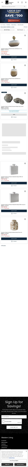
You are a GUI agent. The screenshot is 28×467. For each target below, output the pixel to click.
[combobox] (20, 30)
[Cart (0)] (25, 2)
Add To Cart (14, 84)
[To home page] (9, 2)
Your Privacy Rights (14, 460)
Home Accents (20, 24)
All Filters (8, 29)
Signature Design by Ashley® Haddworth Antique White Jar (12, 176)
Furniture (8, 24)
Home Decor (13, 24)
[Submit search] (24, 6)
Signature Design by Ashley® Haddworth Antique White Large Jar (13, 204)
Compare (15, 59)
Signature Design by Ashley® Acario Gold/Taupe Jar (10, 78)
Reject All (7, 464)
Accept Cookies (20, 464)
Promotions (4, 446)
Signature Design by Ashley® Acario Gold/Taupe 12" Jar (11, 48)
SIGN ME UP (14, 427)
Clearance (4, 447)
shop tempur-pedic (14, 20)
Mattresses (4, 442)
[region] (14, 458)
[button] (2, 2)
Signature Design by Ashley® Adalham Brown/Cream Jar (11, 232)
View (14, 114)
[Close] (26, 451)
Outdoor (3, 444)
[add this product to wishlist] (25, 35)
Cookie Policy (12, 457)
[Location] (18, 2)
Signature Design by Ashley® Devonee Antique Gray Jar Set (12, 106)
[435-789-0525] (22, 2)
